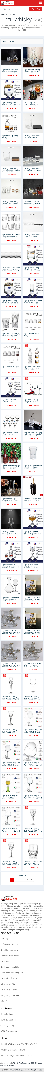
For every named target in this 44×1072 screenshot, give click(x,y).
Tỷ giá (15, 1063)
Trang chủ (4, 14)
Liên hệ (4, 1001)
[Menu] (40, 2)
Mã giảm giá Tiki (8, 984)
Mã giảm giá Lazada (10, 989)
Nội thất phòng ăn (9, 1031)
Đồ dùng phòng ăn (9, 1025)
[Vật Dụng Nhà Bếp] (12, 898)
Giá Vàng (38, 1063)
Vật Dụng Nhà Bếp (35, 1070)
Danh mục (5, 961)
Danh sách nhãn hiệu (10, 967)
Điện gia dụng (7, 1014)
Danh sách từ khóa (9, 978)
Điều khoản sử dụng (9, 950)
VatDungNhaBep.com (18, 1070)
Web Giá (3, 1065)
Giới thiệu (5, 938)
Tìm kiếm (36, 9)
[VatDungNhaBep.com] (10, 3)
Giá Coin (10, 1065)
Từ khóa (12, 14)
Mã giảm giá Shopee (10, 995)
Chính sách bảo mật (9, 944)
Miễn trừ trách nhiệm (10, 955)
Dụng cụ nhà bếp (8, 1020)
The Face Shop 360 (26, 1063)
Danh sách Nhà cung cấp (12, 972)
